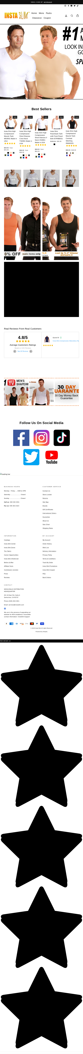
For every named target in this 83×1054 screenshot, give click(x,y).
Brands (45, 506)
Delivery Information (49, 551)
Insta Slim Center (10, 544)
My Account (46, 540)
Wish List (46, 547)
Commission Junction (11, 570)
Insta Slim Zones (9, 547)
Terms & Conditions (49, 559)
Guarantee (46, 517)
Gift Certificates (48, 509)
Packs (49, 13)
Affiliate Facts (8, 566)
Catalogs (7, 540)
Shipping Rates (48, 528)
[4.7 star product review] (25, 147)
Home (34, 13)
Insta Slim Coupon (49, 570)
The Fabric (7, 551)
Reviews (7, 577)
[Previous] (4, 54)
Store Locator (47, 494)
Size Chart (46, 524)
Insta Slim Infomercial (11, 559)
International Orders (49, 513)
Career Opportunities (11, 555)
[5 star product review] (40, 146)
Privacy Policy (47, 555)
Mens (41, 13)
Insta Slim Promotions (50, 566)
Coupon (47, 18)
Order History (47, 544)
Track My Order (48, 562)
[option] (41, 2)
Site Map (45, 502)
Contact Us (46, 491)
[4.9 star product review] (9, 144)
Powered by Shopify (41, 631)
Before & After (9, 562)
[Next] (79, 54)
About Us (46, 521)
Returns (45, 498)
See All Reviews (23, 351)
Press (6, 573)
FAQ (44, 573)
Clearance (37, 18)
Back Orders (47, 577)
